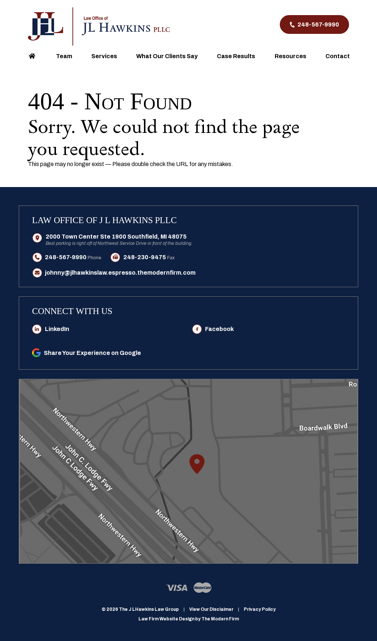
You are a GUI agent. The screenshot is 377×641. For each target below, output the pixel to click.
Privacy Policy (260, 609)
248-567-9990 (318, 24)
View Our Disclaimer (211, 609)
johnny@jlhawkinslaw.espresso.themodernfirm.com (120, 273)
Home (31, 55)
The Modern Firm (220, 618)
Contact (337, 56)
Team (64, 56)
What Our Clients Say (167, 56)
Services (104, 56)
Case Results (236, 56)
